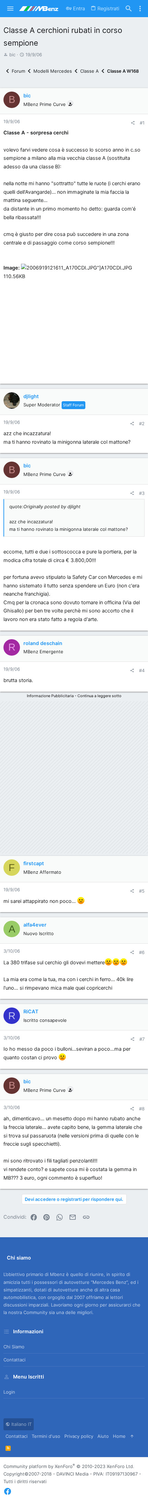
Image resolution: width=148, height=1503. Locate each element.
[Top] (132, 1436)
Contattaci (14, 1359)
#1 (142, 123)
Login (9, 1392)
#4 (142, 670)
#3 (142, 493)
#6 (142, 952)
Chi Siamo (13, 1346)
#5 (142, 891)
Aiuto (103, 1436)
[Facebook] (7, 1491)
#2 (142, 423)
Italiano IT (21, 1424)
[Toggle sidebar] (140, 8)
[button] (10, 8)
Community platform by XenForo (68, 1466)
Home (119, 1436)
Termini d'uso (46, 1436)
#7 (142, 1039)
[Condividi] (132, 123)
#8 (142, 1108)
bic (12, 54)
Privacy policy (78, 1436)
